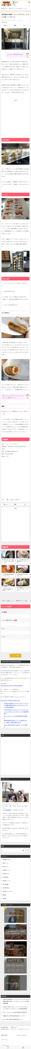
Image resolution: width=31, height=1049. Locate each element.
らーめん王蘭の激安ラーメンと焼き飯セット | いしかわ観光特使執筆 (15, 932)
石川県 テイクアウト (8, 891)
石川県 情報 (5, 884)
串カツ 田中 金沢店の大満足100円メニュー (13, 1019)
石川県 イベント (7, 880)
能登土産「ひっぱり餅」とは (13, 983)
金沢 (7, 499)
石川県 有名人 (6, 888)
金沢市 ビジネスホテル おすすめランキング (16, 966)
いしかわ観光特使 (6, 810)
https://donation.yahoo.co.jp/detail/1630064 (12, 685)
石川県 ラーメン (7, 870)
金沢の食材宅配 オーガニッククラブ (14, 949)
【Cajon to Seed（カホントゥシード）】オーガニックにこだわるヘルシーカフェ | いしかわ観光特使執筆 (16, 711)
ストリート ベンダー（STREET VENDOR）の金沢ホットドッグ (7, 589)
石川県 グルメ (6, 873)
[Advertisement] (15, 117)
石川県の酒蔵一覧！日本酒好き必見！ (15, 915)
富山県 (4, 898)
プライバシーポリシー (22, 1035)
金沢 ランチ (5, 863)
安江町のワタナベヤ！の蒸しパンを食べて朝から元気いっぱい (8, 561)
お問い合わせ (4, 1035)
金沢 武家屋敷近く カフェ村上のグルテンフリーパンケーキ (23, 589)
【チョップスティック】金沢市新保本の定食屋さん (15, 1012)
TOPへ (23, 1047)
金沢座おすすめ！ (7, 859)
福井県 (4, 895)
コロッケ (17, 499)
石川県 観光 (5, 877)
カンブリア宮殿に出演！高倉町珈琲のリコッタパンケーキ (22, 561)
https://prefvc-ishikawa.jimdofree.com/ (10, 700)
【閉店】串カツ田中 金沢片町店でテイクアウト (14, 1016)
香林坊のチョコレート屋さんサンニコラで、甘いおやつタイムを (23, 600)
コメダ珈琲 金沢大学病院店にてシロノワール (8, 575)
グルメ (11, 499)
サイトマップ (4, 1039)
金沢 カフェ (4, 22)
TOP (5, 1027)
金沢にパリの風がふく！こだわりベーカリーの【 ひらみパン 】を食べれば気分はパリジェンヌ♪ (8, 600)
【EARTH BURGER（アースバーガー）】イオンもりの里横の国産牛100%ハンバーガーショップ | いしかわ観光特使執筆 (16, 705)
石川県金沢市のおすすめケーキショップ (22, 575)
